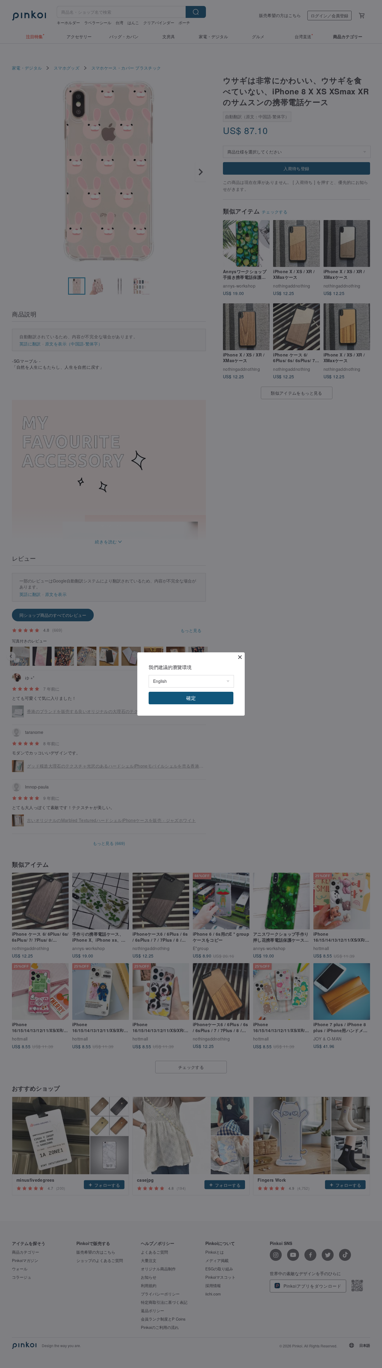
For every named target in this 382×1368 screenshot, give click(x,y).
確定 (191, 697)
